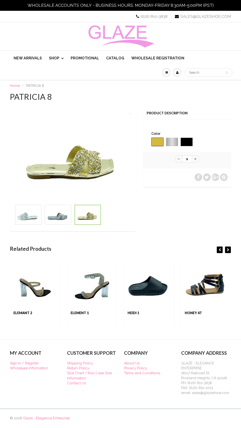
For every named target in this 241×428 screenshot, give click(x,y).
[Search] (226, 73)
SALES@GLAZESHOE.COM (205, 16)
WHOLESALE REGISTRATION (157, 58)
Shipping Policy (80, 363)
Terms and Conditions (142, 373)
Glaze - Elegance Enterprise (46, 418)
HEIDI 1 (133, 313)
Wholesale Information (29, 368)
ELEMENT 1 (80, 313)
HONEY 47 (193, 313)
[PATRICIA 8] (73, 157)
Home (15, 86)
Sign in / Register (24, 363)
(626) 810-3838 (154, 16)
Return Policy (78, 368)
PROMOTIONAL (85, 58)
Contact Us (76, 383)
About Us (132, 363)
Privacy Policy (135, 368)
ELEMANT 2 (22, 313)
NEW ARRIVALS (28, 58)
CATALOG (115, 58)
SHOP (54, 58)
